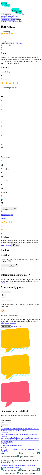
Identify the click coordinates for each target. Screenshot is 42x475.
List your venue (6, 438)
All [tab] (2, 292)
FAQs (6, 451)
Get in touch (23, 430)
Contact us (4, 465)
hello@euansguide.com (8, 283)
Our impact (4, 429)
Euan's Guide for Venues (13, 440)
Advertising (24, 440)
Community (4, 432)
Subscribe (5, 425)
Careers (16, 430)
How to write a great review (19, 434)
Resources (4, 447)
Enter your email (6, 421)
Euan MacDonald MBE (25, 429)
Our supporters (12, 445)
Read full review (6, 245)
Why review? (32, 434)
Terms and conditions (14, 465)
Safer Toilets (5, 449)
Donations (4, 445)
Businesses (9, 16)
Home (3, 21)
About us (4, 427)
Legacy (19, 445)
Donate (15, 16)
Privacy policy (26, 465)
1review (3, 41)
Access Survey (13, 449)
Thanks (17, 245)
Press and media (9, 430)
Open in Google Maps (8, 266)
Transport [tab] (7, 292)
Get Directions (6, 326)
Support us (4, 443)
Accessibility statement (12, 467)
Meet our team (12, 429)
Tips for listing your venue (19, 438)
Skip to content (6, 14)
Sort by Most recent (7, 209)
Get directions (6, 43)
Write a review (14, 18)
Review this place (16, 43)
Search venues (5, 18)
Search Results (10, 21)
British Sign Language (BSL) (27, 449)
